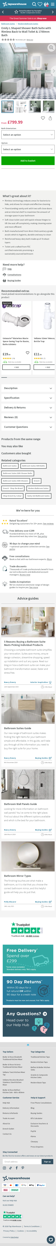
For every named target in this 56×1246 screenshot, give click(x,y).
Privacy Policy (9, 1231)
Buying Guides (14, 280)
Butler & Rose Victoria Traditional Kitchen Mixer (12, 1065)
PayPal (33, 1131)
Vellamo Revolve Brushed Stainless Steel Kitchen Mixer (13, 1082)
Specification (11, 397)
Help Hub (6, 1103)
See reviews (48, 523)
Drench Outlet (8, 1128)
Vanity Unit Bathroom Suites (38, 496)
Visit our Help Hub (10, 1200)
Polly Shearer (10, 902)
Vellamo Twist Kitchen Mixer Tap (14, 1073)
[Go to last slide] (2, 12)
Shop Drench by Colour (12, 496)
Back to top (28, 1045)
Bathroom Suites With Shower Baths (17, 473)
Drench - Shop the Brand (13, 488)
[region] (28, 340)
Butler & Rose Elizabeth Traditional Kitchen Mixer (12, 1058)
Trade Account (8, 1118)
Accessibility (32, 1231)
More (49, 559)
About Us (6, 1123)
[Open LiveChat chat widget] (51, 1240)
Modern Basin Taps (38, 1082)
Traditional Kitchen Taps (40, 1057)
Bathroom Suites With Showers (15, 481)
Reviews (9, 417)
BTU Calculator (36, 1118)
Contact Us (7, 1134)
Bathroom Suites (8, 23)
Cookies (20, 1231)
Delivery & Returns (15, 407)
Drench (37, 481)
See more (33, 587)
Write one (30, 40)
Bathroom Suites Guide (17, 728)
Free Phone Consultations (41, 1103)
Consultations (14, 274)
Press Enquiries (37, 1147)
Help (9, 268)
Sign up (47, 1162)
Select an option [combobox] (12, 134)
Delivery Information (11, 1108)
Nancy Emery (10, 682)
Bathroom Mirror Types (17, 875)
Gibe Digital (14, 1237)
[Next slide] (53, 12)
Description (11, 388)
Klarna (33, 1136)
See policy (42, 536)
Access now (25, 574)
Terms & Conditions (32, 1226)
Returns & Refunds (10, 1113)
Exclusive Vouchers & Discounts (39, 1124)
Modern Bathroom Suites (28, 23)
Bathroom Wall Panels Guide (20, 804)
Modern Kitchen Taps (39, 1062)
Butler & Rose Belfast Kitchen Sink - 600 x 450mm (13, 1091)
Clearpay (34, 1141)
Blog (32, 1108)
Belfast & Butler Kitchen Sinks (40, 1068)
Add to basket (38, 160)
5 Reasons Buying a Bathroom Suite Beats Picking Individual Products (24, 643)
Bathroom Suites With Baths (33, 466)
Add (22, 367)
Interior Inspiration (41, 682)
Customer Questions (16, 426)
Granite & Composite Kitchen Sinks (39, 1076)
